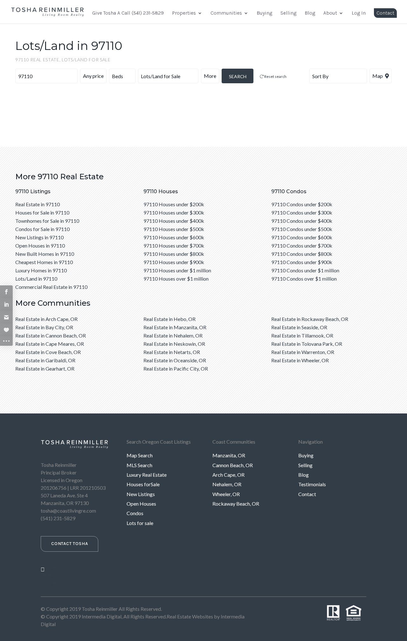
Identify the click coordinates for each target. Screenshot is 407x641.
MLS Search (139, 465)
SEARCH (237, 76)
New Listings (141, 494)
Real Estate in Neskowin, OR (174, 344)
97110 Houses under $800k (173, 254)
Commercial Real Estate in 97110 (51, 287)
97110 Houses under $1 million (177, 270)
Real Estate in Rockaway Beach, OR (309, 319)
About (330, 13)
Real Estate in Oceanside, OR (174, 360)
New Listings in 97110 (39, 237)
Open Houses (141, 504)
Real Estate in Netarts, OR (171, 352)
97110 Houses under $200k (173, 204)
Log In (359, 13)
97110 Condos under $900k (301, 262)
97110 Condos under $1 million (305, 270)
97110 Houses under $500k (173, 229)
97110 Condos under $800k (301, 254)
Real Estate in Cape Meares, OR (49, 344)
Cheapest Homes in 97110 (44, 262)
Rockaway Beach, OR (235, 504)
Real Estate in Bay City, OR (44, 327)
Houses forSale (143, 484)
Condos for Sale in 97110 (42, 229)
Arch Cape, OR (228, 475)
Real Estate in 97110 (37, 204)
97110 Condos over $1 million (304, 279)
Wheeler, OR (226, 494)
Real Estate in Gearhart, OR (44, 368)
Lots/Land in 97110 (36, 279)
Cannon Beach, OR (232, 465)
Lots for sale (140, 523)
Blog (310, 13)
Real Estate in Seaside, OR (299, 327)
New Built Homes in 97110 (44, 254)
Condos (135, 513)
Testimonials (312, 484)
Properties (184, 13)
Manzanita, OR (228, 455)
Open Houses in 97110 (40, 245)
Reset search (275, 76)
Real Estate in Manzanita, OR (174, 327)
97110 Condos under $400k (301, 221)
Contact (385, 13)
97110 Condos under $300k (301, 212)
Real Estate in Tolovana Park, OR (306, 344)
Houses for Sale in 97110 (42, 212)
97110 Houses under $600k (173, 237)
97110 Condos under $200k (301, 204)
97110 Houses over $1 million (176, 279)
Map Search (140, 455)
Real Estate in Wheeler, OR (300, 360)
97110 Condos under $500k (301, 229)
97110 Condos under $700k (301, 245)
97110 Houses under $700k (173, 245)
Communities (226, 13)
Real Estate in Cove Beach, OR (48, 352)
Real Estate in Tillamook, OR (302, 335)
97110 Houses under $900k (173, 262)
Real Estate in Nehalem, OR (173, 335)
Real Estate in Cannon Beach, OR (50, 335)
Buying (264, 13)
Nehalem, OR (226, 484)
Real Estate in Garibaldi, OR (45, 360)
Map (378, 76)
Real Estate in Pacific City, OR (175, 368)
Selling (288, 13)
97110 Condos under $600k (301, 237)
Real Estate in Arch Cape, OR (46, 319)
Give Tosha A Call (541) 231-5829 (128, 13)
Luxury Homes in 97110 (41, 270)
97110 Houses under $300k (173, 212)
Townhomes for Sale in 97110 (47, 221)
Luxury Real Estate (147, 475)
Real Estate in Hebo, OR (169, 319)
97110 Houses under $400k (173, 221)
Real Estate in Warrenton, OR (302, 352)
